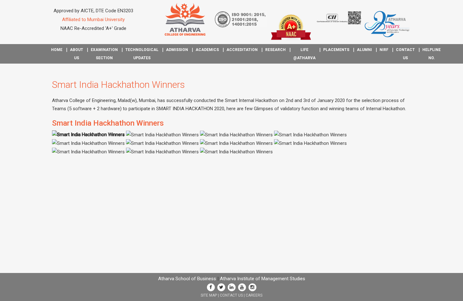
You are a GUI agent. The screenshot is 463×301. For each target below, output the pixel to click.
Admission (177, 50)
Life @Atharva (304, 54)
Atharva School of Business (187, 278)
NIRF (384, 50)
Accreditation (242, 50)
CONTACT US (231, 295)
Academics (207, 50)
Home (56, 50)
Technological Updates (141, 54)
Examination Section (104, 54)
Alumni (364, 50)
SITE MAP (209, 295)
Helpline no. (431, 54)
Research (275, 50)
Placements (336, 50)
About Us (76, 54)
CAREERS (254, 295)
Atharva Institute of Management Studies (262, 278)
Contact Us (405, 54)
